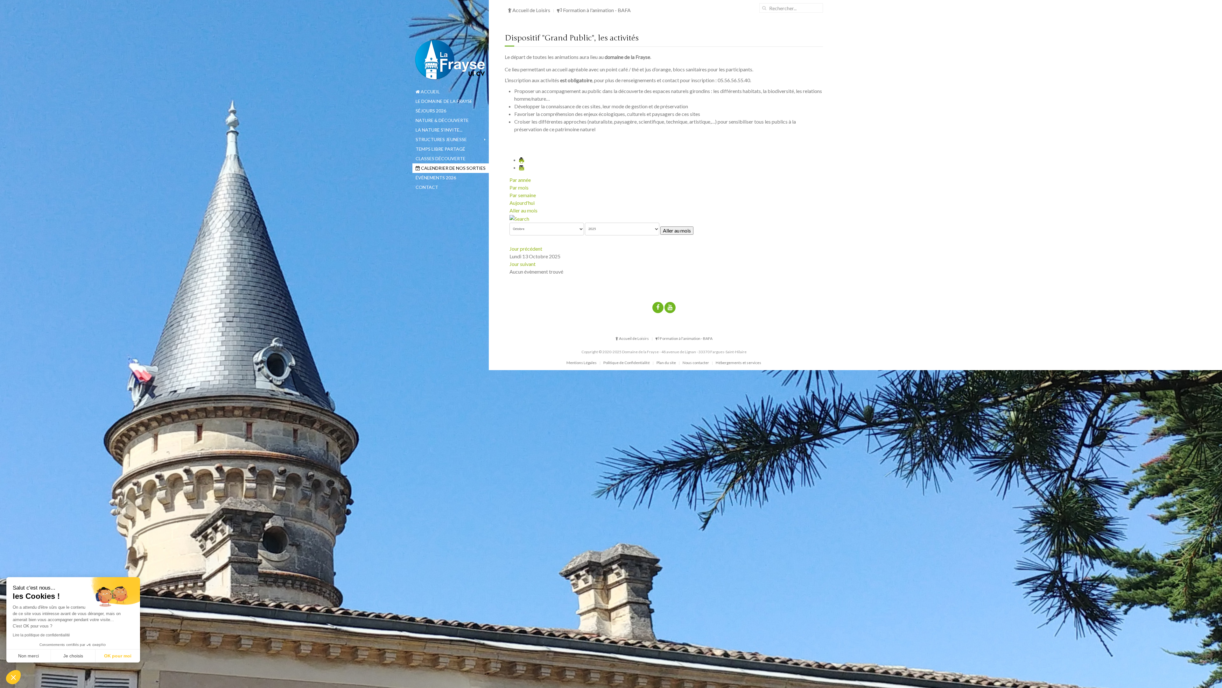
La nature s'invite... (439, 130)
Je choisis (73, 655)
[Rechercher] (519, 218)
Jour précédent (525, 249)
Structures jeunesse (441, 139)
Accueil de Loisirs (530, 10)
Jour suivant (522, 264)
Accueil (430, 91)
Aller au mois (523, 210)
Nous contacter (696, 362)
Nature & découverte (442, 120)
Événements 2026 (436, 177)
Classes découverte (441, 158)
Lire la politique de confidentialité (41, 635)
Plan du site (666, 362)
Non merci (28, 655)
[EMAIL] (522, 167)
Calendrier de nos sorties (453, 168)
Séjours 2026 (431, 110)
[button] (13, 677)
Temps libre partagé (440, 149)
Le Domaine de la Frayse (444, 101)
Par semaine (522, 195)
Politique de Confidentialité (626, 362)
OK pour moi (117, 655)
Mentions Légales (581, 362)
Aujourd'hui (522, 203)
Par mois (519, 187)
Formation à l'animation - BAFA (596, 10)
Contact (427, 187)
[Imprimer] (522, 160)
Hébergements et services (738, 362)
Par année (520, 180)
